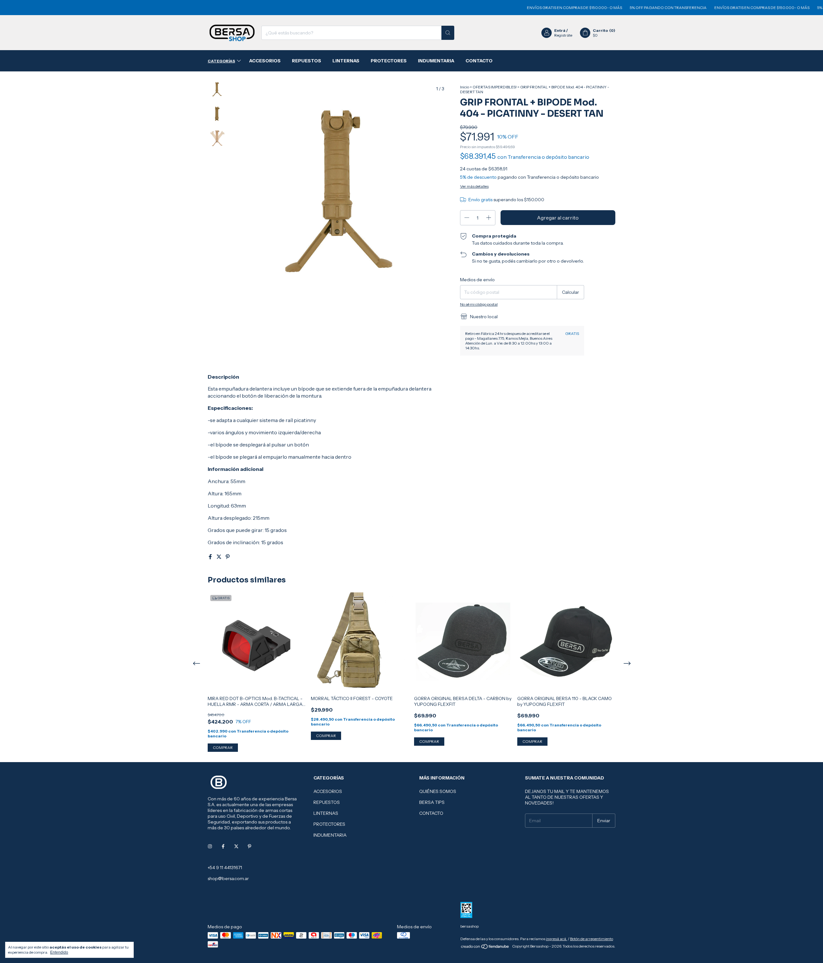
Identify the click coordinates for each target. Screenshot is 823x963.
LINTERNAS (345, 61)
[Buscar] (447, 33)
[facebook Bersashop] (223, 846)
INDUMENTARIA (436, 61)
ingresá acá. (556, 938)
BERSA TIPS (432, 802)
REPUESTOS (306, 61)
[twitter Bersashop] (236, 846)
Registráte (563, 35)
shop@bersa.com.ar (228, 878)
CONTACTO (479, 61)
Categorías (221, 61)
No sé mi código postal (479, 304)
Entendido (59, 952)
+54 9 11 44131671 (225, 867)
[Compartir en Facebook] (211, 557)
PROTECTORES (389, 61)
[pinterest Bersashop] (249, 846)
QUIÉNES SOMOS (437, 791)
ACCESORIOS (265, 61)
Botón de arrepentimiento (591, 938)
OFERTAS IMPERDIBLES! (495, 87)
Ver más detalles (474, 186)
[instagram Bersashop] (210, 846)
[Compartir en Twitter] (219, 557)
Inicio (464, 87)
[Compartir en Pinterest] (227, 557)
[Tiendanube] (485, 947)
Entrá (559, 30)
